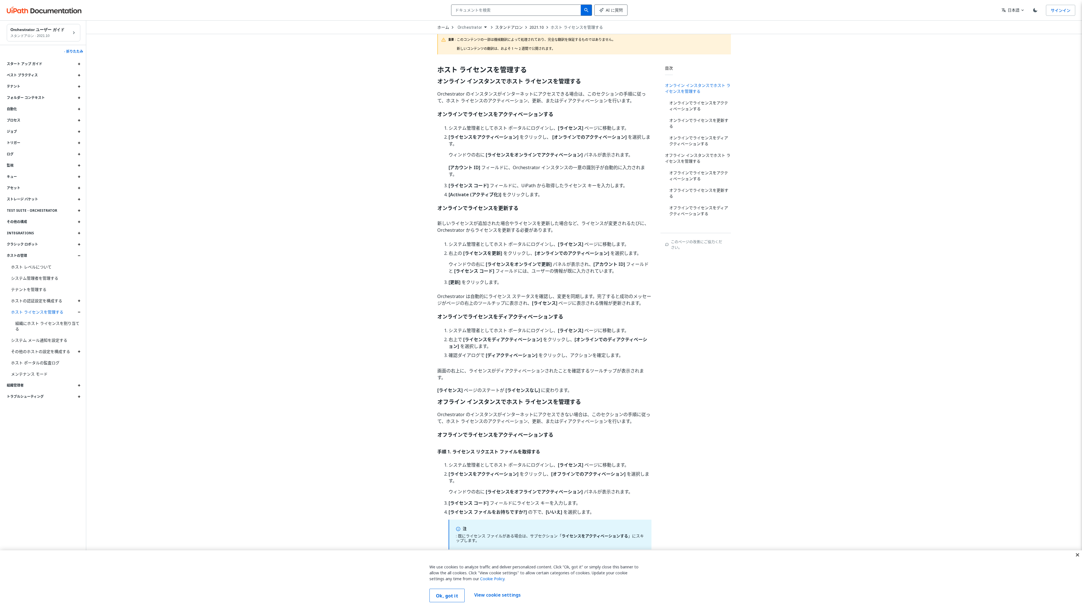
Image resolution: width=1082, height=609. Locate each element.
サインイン (1060, 10)
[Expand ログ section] (78, 154)
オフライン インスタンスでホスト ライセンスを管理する (509, 402)
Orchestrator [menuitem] (470, 27)
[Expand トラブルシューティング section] (78, 396)
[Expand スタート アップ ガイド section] (78, 64)
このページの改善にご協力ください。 (696, 244)
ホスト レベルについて (31, 267)
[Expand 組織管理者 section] (78, 385)
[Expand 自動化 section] (78, 109)
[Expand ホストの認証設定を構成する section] (78, 300)
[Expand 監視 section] (78, 165)
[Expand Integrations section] (78, 233)
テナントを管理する (28, 289)
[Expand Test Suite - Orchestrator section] (78, 210)
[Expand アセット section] (78, 188)
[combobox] (517, 10)
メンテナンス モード (29, 374)
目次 (669, 68)
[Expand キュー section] (78, 176)
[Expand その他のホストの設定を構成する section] (78, 351)
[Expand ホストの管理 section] (78, 255)
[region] (541, 579)
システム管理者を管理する (34, 278)
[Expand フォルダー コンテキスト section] (78, 97)
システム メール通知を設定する (39, 340)
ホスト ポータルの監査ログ (35, 363)
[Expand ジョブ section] (78, 131)
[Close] (1077, 555)
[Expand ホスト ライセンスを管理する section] (78, 312)
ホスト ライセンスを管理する (37, 312)
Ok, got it (447, 595)
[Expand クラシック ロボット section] (78, 244)
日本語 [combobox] (1010, 10)
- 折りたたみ (73, 51)
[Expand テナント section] (78, 86)
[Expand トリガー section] (78, 142)
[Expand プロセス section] (78, 120)
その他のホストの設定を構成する (40, 351)
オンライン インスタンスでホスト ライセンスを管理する (509, 81)
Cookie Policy (492, 579)
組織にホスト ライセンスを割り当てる (47, 326)
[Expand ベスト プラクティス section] (78, 75)
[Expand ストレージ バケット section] (78, 199)
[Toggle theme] (1035, 10)
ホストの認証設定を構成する (36, 301)
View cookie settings (497, 595)
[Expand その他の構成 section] (78, 221)
